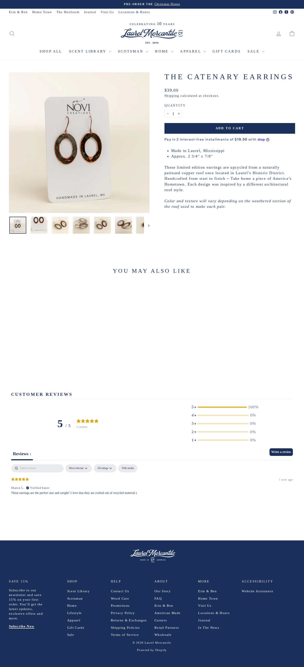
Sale (254, 51)
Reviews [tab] (22, 453)
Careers (160, 620)
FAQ (158, 598)
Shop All (51, 51)
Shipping (171, 95)
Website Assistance (257, 591)
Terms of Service (125, 635)
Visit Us (107, 12)
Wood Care (120, 598)
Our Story (162, 591)
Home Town (42, 12)
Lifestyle (74, 613)
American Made (167, 613)
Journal (90, 12)
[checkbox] (127, 468)
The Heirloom (68, 12)
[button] (224, 407)
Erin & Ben (18, 12)
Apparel (191, 51)
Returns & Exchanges (129, 620)
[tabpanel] (152, 492)
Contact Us (120, 591)
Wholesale (163, 635)
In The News (208, 627)
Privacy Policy (123, 613)
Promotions (120, 605)
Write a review (281, 452)
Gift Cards (227, 51)
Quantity (175, 105)
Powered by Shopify (152, 650)
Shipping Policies (125, 627)
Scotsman (131, 51)
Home (162, 51)
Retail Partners (166, 627)
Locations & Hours (134, 12)
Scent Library (88, 51)
